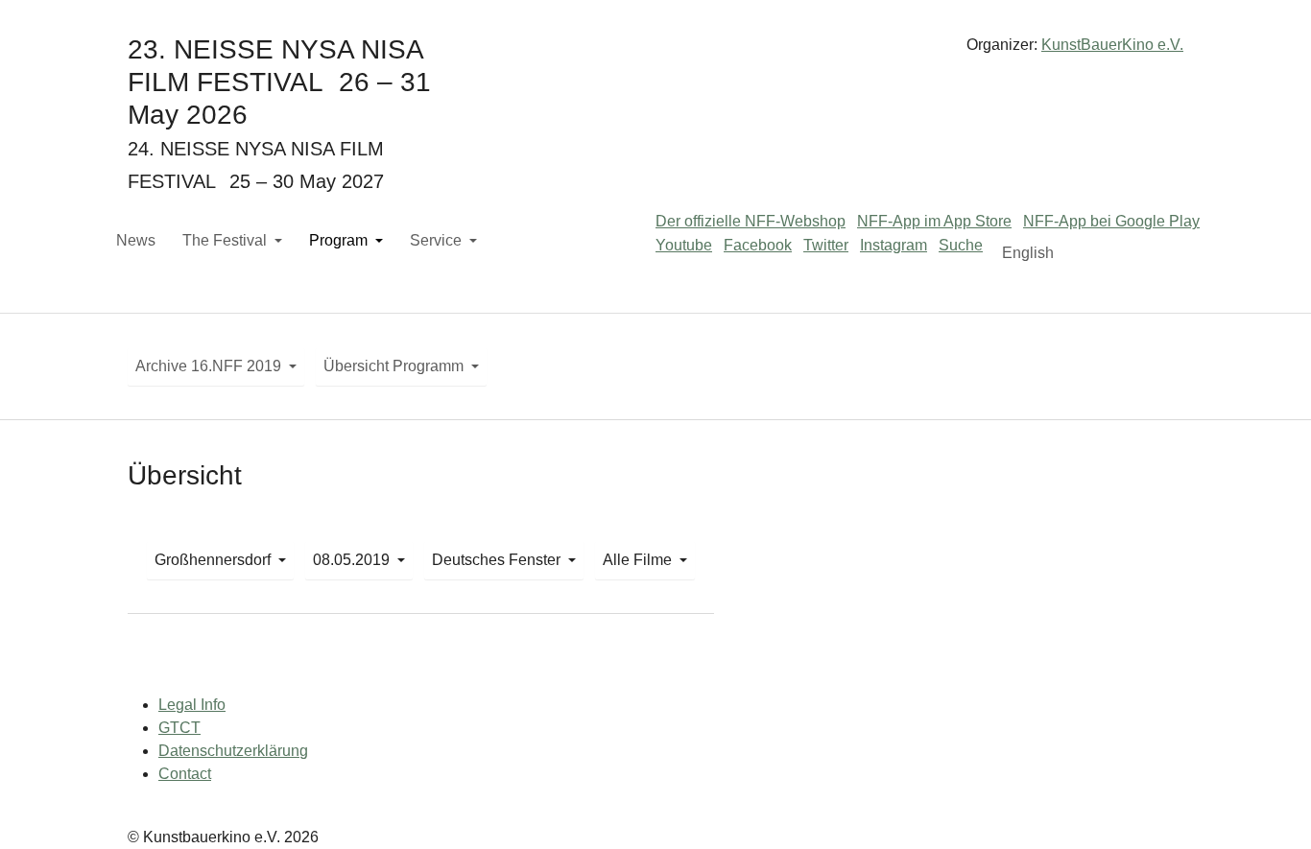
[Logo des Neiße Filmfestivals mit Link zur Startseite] (655, 52)
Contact (184, 774)
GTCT (179, 727)
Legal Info (192, 704)
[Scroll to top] (1269, 807)
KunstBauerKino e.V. (1112, 44)
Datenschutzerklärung (233, 751)
